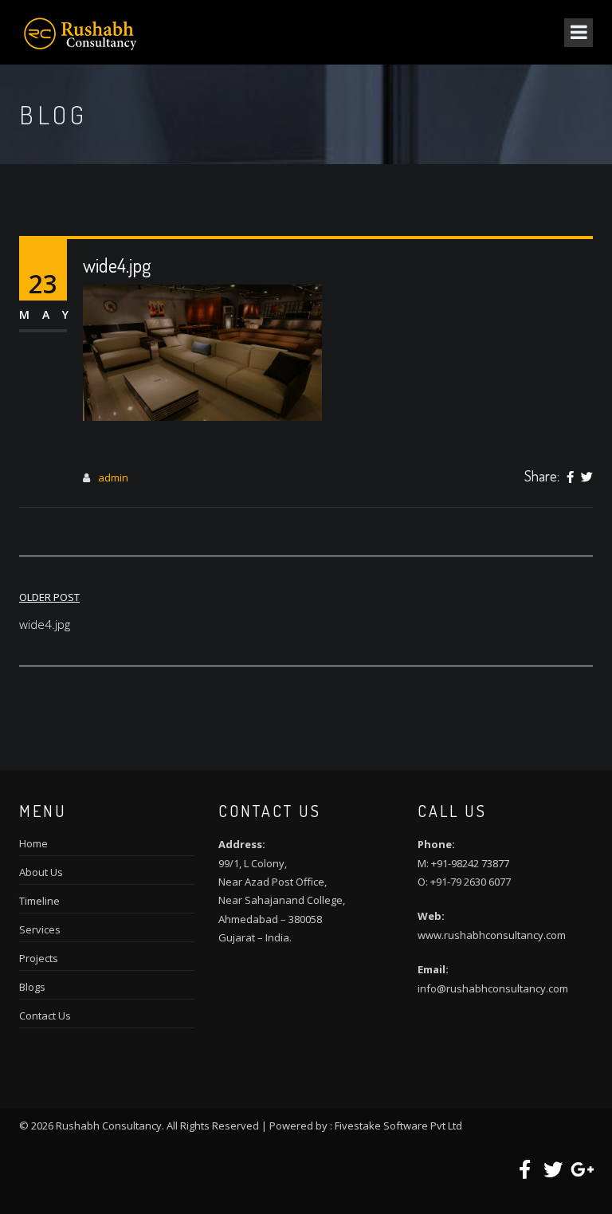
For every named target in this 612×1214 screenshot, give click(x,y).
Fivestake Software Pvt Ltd (398, 1125)
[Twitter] (587, 477)
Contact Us (45, 1015)
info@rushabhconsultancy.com (493, 988)
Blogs (32, 987)
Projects (38, 958)
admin (113, 477)
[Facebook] (570, 477)
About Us (41, 872)
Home (33, 843)
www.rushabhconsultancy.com (492, 935)
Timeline (39, 901)
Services (40, 929)
